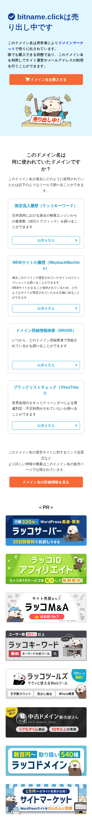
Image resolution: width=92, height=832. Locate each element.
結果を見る (46, 240)
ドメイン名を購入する (49, 79)
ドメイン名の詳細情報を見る (46, 482)
